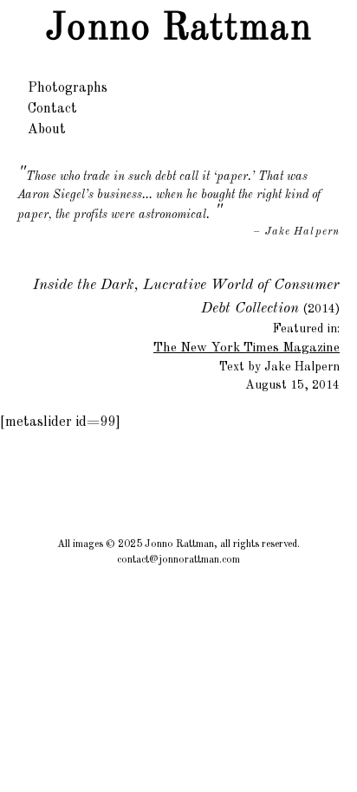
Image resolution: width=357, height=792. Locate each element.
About (47, 130)
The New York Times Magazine (246, 348)
